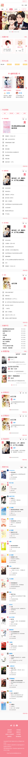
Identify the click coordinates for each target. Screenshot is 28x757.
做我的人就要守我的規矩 (11, 318)
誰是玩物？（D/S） (9, 162)
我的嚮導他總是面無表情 (8, 329)
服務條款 (9, 736)
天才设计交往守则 (13, 366)
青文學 (16, 9)
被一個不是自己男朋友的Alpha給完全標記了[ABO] (15, 302)
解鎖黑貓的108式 (7, 331)
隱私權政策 (18, 736)
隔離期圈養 (7, 256)
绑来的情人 (7, 191)
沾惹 (4, 333)
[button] (9, 31)
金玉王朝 (14, 283)
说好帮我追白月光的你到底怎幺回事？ (14, 204)
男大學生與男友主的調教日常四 (18, 127)
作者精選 (24, 354)
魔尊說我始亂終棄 (7, 339)
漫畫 (2, 9)
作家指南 (18, 730)
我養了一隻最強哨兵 (14, 376)
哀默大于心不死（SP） (10, 315)
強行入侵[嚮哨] (6, 341)
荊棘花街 (18, 90)
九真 (8, 47)
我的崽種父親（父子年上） (11, 298)
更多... (25, 325)
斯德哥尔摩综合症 (9, 210)
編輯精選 (18, 354)
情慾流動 (7, 158)
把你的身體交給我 (9, 246)
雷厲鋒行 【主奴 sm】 (10, 136)
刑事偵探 (11, 113)
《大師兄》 (7, 308)
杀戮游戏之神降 (12, 357)
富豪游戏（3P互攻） (10, 194)
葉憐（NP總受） (9, 201)
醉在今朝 (20, 47)
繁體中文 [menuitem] (24, 1)
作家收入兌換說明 (9, 734)
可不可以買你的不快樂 (8, 345)
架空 (5, 113)
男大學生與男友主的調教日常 (12, 152)
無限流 (18, 113)
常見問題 (18, 734)
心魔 (4, 337)
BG (7, 9)
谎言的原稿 (7, 188)
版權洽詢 (18, 732)
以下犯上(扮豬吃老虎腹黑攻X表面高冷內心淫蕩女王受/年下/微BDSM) (15, 259)
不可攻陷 (7, 214)
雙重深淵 (7, 295)
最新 (22, 467)
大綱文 (24, 113)
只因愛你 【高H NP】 (10, 243)
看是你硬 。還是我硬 (7, 348)
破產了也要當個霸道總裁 (8, 90)
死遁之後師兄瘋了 (9, 292)
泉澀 (6, 145)
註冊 (26, 5)
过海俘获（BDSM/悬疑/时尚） (12, 250)
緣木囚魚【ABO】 (9, 197)
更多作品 (25, 166)
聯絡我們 (9, 730)
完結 (25, 467)
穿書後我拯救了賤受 (10, 142)
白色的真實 (7, 207)
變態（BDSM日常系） (10, 139)
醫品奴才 (5, 343)
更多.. (26, 37)
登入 (23, 5)
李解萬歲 (7, 155)
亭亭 (6, 263)
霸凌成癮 (7, 149)
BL (11, 9)
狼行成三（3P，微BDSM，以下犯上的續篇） (18, 179)
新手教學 (9, 732)
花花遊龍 (5, 335)
